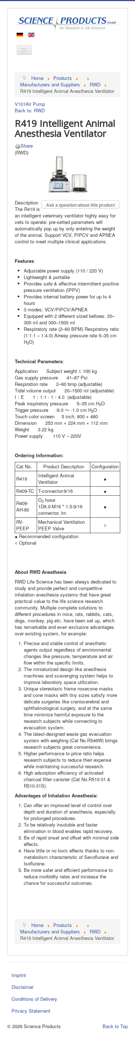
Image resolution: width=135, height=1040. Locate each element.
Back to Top (115, 1026)
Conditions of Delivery (34, 998)
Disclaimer (22, 986)
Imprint (19, 975)
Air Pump (35, 103)
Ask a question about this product (80, 205)
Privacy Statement (31, 1010)
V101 (20, 103)
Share (27, 145)
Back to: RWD (30, 110)
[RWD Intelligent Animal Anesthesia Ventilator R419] (67, 173)
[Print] (18, 145)
